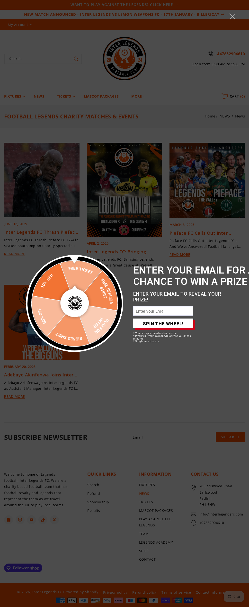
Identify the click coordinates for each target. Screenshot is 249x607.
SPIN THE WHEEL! (163, 323)
